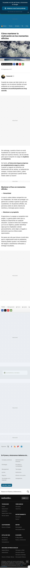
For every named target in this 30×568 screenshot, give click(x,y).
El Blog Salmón (19, 537)
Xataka (3, 506)
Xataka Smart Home (7, 513)
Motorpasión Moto (20, 529)
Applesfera (4, 511)
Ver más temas (6, 485)
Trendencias (5, 537)
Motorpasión (19, 527)
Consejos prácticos (7, 460)
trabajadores (19, 478)
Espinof (17, 519)
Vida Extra (18, 508)
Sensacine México (20, 552)
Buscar (27, 491)
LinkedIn (21, 446)
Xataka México (5, 550)
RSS (15, 446)
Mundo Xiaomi (5, 515)
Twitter (17, 64)
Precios (10, 26)
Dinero (4, 26)
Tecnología (18, 469)
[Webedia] (6, 499)
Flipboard (20, 64)
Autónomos (18, 472)
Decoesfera (5, 539)
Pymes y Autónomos (21, 539)
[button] (10, 76)
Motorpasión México (21, 557)
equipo (25, 307)
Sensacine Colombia (21, 554)
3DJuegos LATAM (20, 550)
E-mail (23, 64)
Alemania (17, 26)
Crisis (27, 26)
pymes (3, 472)
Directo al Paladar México (8, 557)
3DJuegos (18, 506)
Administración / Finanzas (20, 460)
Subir (24, 498)
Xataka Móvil (5, 508)
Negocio (4, 475)
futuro (18, 307)
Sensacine (18, 516)
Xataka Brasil (5, 552)
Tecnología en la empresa (6, 479)
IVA (22, 26)
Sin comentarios (7, 64)
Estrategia (4, 464)
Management (10, 307)
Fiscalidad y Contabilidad (19, 465)
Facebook (14, 64)
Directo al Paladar (6, 527)
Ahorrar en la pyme (20, 475)
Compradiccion (5, 542)
